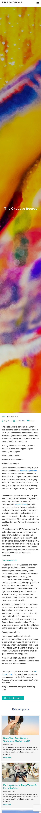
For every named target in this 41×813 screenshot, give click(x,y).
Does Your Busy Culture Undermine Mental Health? (16, 739)
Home (3, 416)
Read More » (7, 758)
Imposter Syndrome (28, 471)
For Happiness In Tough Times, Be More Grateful (20, 786)
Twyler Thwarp (21, 504)
